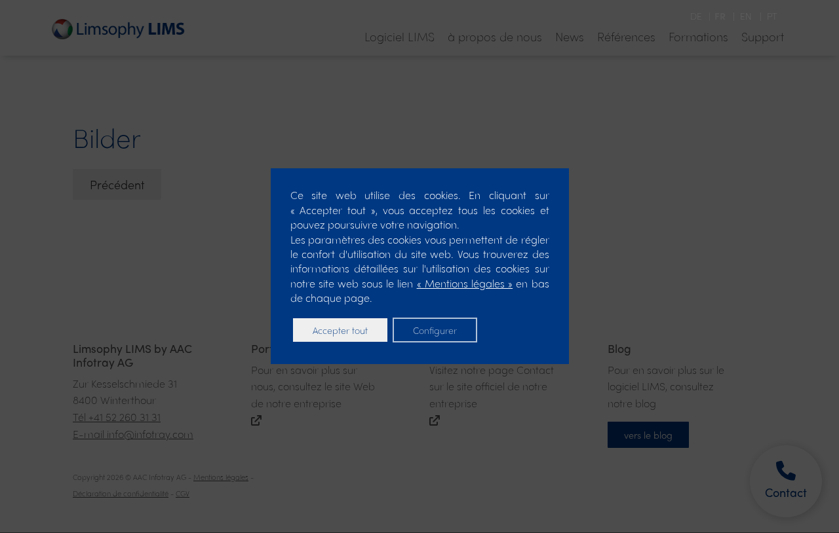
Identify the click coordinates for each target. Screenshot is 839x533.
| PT (765, 15)
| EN (741, 15)
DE (697, 15)
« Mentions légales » (465, 283)
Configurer (435, 330)
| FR (716, 15)
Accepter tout (340, 330)
